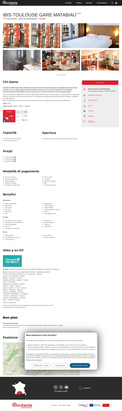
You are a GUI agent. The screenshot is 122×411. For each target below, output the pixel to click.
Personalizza (60, 366)
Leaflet (61, 374)
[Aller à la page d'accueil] (10, 3)
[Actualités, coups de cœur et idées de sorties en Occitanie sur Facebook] (61, 387)
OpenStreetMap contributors (74, 374)
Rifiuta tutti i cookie (41, 366)
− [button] (5, 347)
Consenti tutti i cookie (80, 366)
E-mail (90, 105)
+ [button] (5, 345)
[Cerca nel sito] (112, 3)
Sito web (90, 111)
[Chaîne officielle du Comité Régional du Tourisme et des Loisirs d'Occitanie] (66, 387)
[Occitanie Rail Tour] (12, 266)
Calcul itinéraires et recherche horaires (14, 307)
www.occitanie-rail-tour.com (11, 327)
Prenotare (100, 82)
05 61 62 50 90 (92, 100)
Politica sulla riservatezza (34, 360)
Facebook (90, 116)
